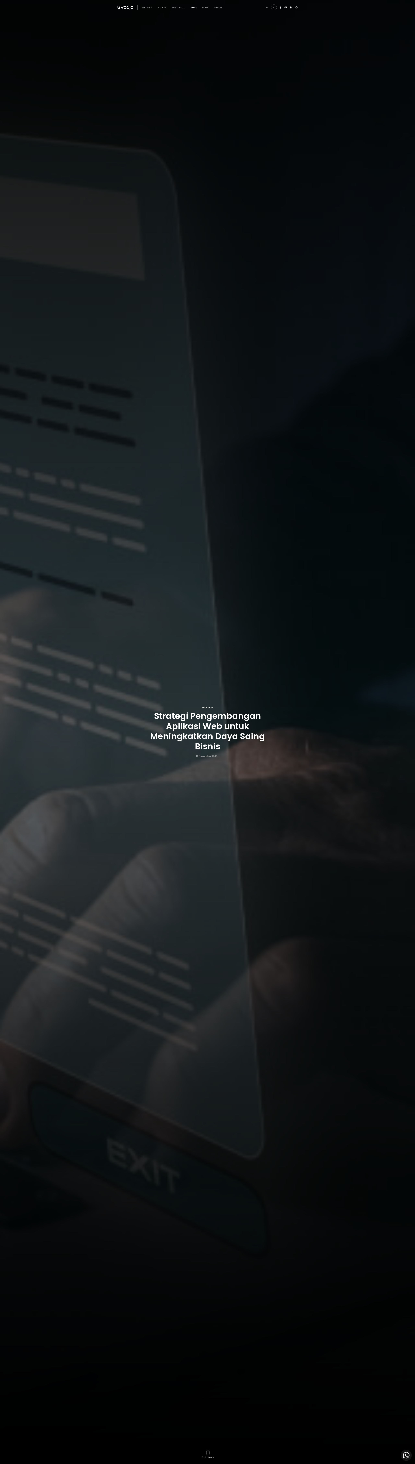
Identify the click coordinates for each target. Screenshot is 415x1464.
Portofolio (178, 7)
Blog (194, 7)
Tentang (147, 7)
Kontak (218, 7)
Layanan (162, 7)
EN (267, 7)
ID (274, 7)
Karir (205, 7)
